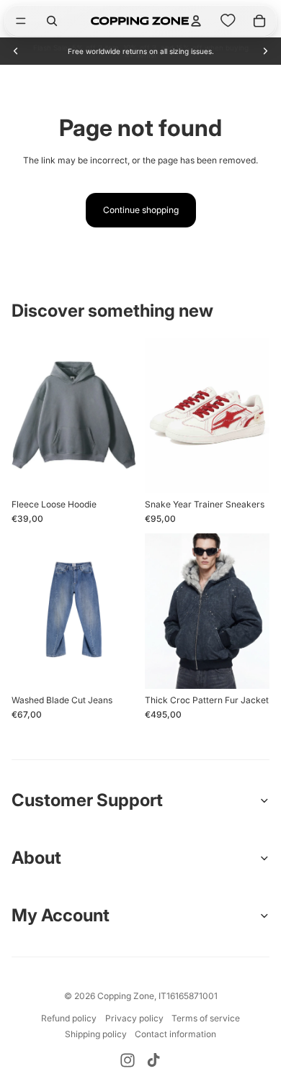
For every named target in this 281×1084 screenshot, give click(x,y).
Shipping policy (96, 1034)
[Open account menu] (196, 21)
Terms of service (205, 1018)
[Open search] (52, 21)
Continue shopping (141, 209)
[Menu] (20, 20)
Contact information (175, 1034)
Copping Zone (125, 995)
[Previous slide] (16, 51)
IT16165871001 (188, 995)
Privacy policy (134, 1018)
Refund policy (69, 1018)
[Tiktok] (153, 1060)
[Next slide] (265, 51)
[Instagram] (127, 1060)
